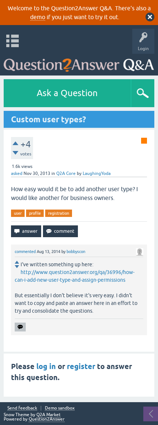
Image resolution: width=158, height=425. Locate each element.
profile (35, 213)
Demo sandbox (60, 408)
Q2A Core (66, 173)
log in (46, 366)
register (81, 366)
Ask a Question (67, 93)
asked (16, 173)
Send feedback (22, 408)
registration (58, 213)
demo (37, 17)
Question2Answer (47, 419)
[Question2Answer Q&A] (79, 63)
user (18, 213)
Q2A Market (48, 414)
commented (25, 251)
